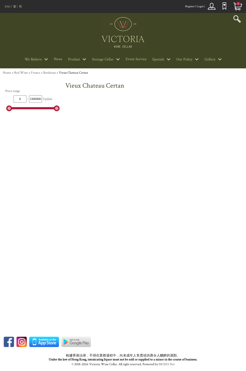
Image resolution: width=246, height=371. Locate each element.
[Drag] (9, 108)
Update (47, 99)
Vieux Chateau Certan (73, 73)
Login (200, 6)
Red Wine (21, 73)
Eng (7, 6)
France (35, 73)
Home (7, 73)
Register (190, 6)
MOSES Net (167, 364)
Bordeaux (49, 73)
